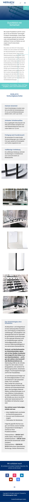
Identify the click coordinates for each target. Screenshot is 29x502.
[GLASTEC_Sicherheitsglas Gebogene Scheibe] (15, 227)
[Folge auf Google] (18, 479)
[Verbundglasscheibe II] (15, 248)
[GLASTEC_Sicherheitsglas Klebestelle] (15, 205)
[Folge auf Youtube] (11, 479)
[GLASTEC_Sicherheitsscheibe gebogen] (15, 313)
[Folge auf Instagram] (14, 475)
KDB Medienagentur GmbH (10, 495)
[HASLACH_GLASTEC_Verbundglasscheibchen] (15, 270)
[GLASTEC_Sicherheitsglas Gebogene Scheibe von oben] (15, 291)
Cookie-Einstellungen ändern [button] (18, 499)
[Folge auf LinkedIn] (22, 475)
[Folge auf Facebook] (7, 475)
